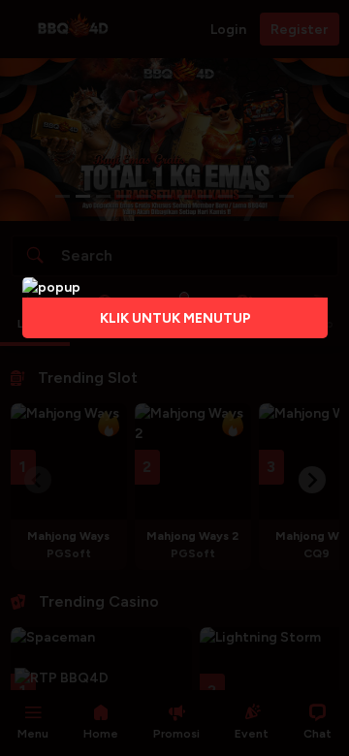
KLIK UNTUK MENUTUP (174, 318)
